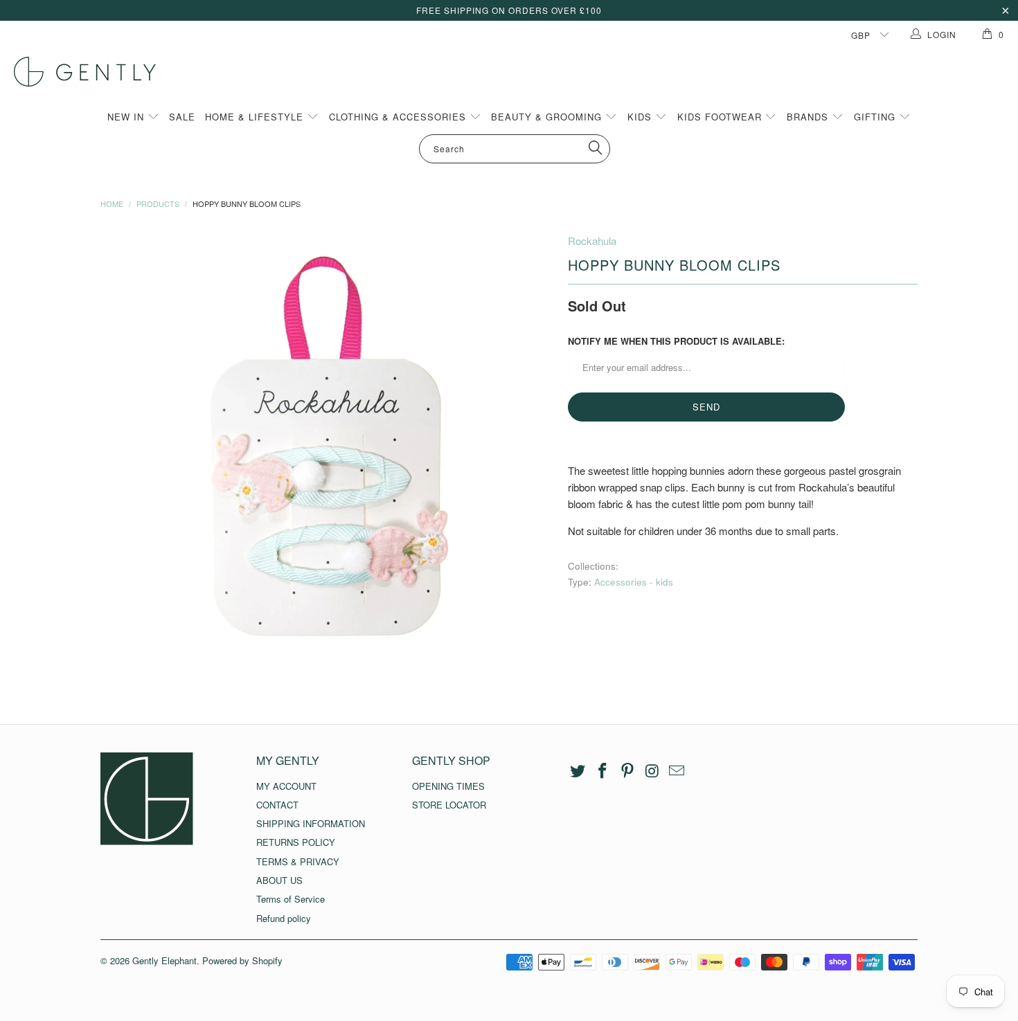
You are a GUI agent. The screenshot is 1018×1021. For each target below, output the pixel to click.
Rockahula (592, 240)
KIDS (641, 116)
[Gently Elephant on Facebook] (603, 771)
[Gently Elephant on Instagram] (652, 771)
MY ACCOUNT (286, 786)
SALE (182, 116)
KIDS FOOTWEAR (721, 116)
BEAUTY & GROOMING (548, 116)
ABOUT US (279, 880)
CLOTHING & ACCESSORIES (399, 116)
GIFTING (876, 116)
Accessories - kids (633, 581)
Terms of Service (290, 898)
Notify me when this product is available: (676, 340)
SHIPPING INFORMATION (310, 823)
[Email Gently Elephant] (677, 771)
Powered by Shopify (242, 960)
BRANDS (809, 116)
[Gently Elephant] (516, 71)
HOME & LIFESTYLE (256, 116)
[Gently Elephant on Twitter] (578, 771)
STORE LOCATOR (449, 804)
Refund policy (283, 918)
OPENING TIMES (448, 786)
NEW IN (127, 116)
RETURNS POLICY (295, 842)
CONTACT (277, 804)
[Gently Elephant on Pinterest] (627, 771)
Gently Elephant (164, 960)
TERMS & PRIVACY (297, 861)
